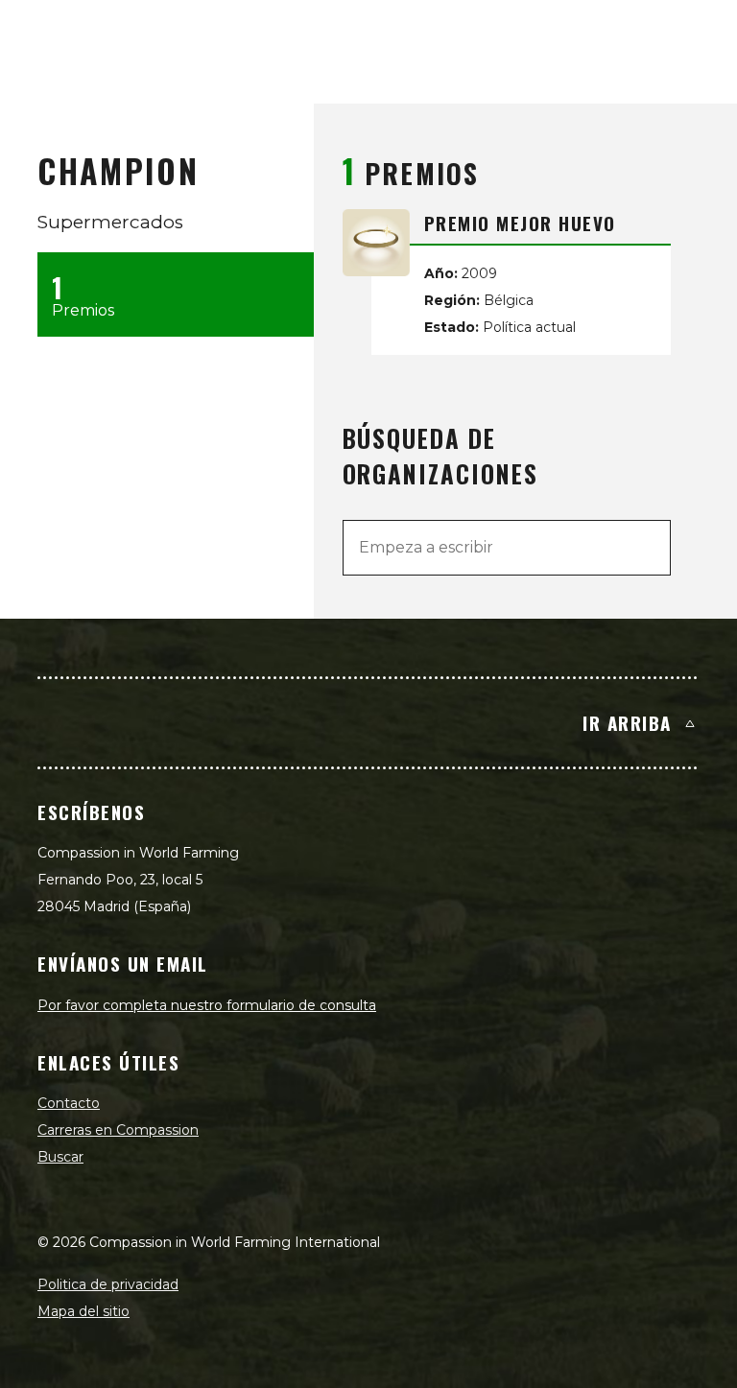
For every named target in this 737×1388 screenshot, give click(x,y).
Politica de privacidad (107, 1284)
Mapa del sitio (83, 1311)
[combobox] (507, 548)
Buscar (60, 1156)
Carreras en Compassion (118, 1130)
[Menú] (701, 34)
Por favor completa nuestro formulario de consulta (206, 1005)
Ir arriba (627, 722)
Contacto (68, 1103)
